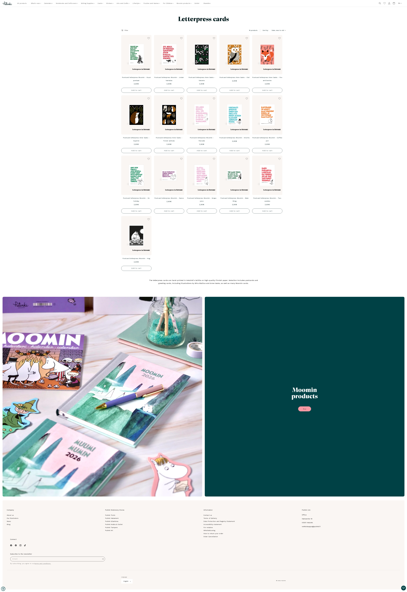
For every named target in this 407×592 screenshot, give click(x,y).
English (125, 581)
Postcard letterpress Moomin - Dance (169, 198)
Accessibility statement (213, 524)
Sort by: (265, 30)
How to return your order (213, 533)
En (399, 3)
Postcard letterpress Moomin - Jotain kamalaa (169, 79)
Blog (8, 524)
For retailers (208, 527)
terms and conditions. (42, 563)
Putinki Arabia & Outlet (114, 524)
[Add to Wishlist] (148, 38)
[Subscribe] (102, 558)
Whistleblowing (209, 530)
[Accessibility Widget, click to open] (3, 589)
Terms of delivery (210, 518)
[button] (35, 3)
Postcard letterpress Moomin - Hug (136, 258)
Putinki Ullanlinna (111, 521)
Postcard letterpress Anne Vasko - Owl (235, 77)
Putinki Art (109, 530)
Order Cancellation (211, 536)
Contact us (208, 515)
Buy (304, 409)
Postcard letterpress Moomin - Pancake (202, 139)
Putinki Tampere (111, 527)
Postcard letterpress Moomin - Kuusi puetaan (136, 79)
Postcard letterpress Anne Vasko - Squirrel (136, 139)
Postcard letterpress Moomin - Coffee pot (267, 139)
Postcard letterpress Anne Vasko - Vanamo (202, 79)
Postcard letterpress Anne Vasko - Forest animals (169, 139)
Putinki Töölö (110, 515)
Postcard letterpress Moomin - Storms (234, 138)
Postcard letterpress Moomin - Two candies (267, 199)
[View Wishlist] (384, 3)
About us (10, 515)
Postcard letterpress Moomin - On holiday (136, 199)
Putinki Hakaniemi (112, 518)
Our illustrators (12, 518)
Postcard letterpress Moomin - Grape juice (201, 199)
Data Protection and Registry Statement (219, 521)
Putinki (283, 580)
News (9, 521)
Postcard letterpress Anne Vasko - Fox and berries (267, 79)
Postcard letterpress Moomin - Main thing (234, 199)
